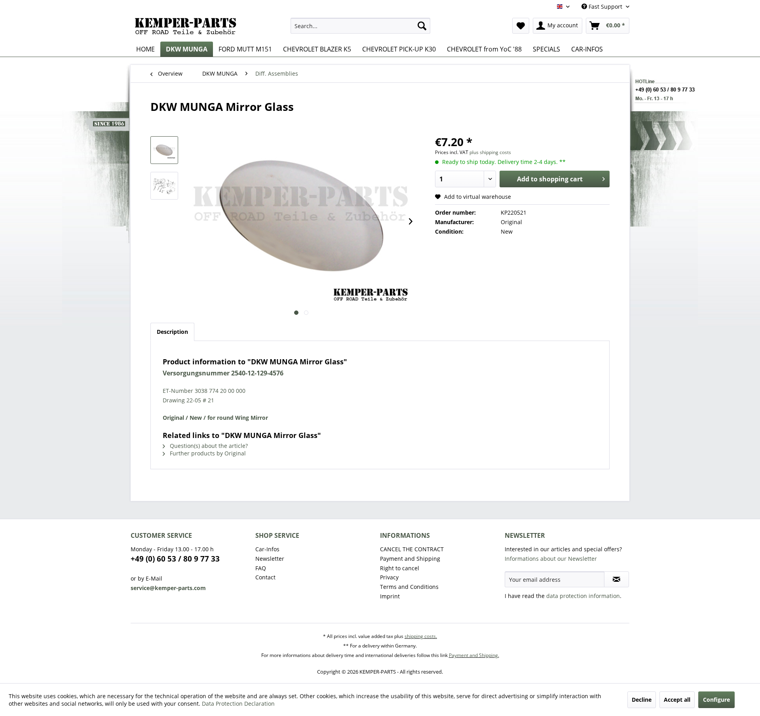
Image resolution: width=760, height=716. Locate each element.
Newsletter (269, 558)
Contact (265, 577)
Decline (642, 699)
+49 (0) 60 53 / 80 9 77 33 (175, 559)
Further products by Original (207, 453)
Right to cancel (399, 568)
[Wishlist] (520, 26)
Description (172, 331)
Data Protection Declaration (238, 703)
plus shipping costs (490, 152)
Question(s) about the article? (208, 445)
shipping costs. (421, 636)
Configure (716, 699)
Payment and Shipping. (474, 655)
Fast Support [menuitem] (605, 6)
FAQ (260, 568)
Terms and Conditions (409, 586)
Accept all (677, 699)
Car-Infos (267, 549)
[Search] (422, 26)
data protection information (583, 596)
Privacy (389, 577)
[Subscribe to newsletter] (616, 579)
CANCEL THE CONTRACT (412, 549)
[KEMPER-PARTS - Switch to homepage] (188, 28)
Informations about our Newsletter (551, 558)
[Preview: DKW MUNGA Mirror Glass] (164, 150)
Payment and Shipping (410, 558)
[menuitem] (360, 26)
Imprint (390, 596)
